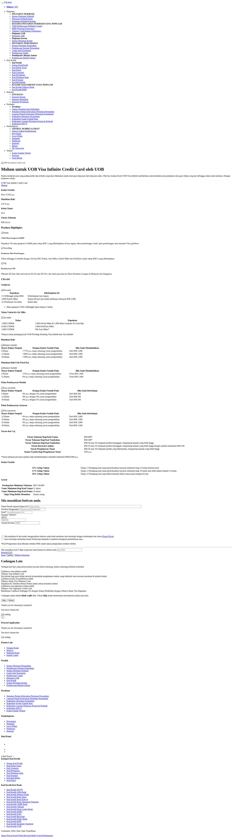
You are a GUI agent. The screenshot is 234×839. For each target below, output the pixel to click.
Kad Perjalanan (18, 75)
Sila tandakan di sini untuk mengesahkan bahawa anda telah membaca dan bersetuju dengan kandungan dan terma (59, 536)
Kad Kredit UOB (13, 826)
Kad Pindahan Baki (20, 77)
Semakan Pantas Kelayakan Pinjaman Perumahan (33, 111)
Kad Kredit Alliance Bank (23, 87)
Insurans (15, 143)
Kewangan (16, 133)
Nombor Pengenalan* (10, 509)
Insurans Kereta (18, 97)
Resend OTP (6, 552)
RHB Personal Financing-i (23, 28)
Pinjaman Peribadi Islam (22, 19)
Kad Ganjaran (18, 72)
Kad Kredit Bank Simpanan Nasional (22, 802)
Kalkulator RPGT (19, 124)
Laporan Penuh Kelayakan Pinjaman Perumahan (32, 114)
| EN (12, 7)
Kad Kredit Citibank (15, 807)
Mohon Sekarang (22, 555)
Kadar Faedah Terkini (21, 153)
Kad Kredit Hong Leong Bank (19, 809)
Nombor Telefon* (8, 515)
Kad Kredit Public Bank (16, 819)
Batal (3, 555)
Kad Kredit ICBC (14, 814)
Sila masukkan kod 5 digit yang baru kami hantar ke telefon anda (28, 550)
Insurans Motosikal (20, 99)
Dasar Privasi (108, 536)
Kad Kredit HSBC (14, 812)
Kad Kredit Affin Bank (16, 792)
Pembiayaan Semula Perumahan (25, 48)
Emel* (4, 512)
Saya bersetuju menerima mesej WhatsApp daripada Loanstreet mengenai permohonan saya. (43, 539)
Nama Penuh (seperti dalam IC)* (15, 506)
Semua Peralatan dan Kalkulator (25, 109)
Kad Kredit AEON (14, 790)
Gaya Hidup (17, 136)
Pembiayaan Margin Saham (23, 58)
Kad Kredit (11, 680)
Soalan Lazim (12, 655)
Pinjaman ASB (18, 36)
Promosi (15, 155)
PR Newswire (18, 148)
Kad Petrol (16, 70)
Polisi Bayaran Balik (27, 835)
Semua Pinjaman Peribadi (23, 16)
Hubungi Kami (12, 653)
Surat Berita (17, 158)
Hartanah (16, 138)
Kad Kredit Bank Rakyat (17, 799)
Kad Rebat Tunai (19, 67)
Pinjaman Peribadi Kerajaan (24, 21)
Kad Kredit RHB (19, 89)
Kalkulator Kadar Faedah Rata (25, 119)
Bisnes (15, 146)
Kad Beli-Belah (18, 82)
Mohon (4, 185)
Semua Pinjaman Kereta (22, 41)
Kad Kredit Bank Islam (16, 797)
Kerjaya (9, 650)
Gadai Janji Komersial (21, 50)
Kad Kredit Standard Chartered (19, 824)
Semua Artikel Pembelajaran (24, 131)
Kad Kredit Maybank (15, 816)
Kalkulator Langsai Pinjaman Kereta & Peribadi (32, 121)
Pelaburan (16, 141)
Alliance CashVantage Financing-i (26, 31)
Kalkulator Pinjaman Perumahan (26, 116)
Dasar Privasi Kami (9, 835)
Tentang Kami (12, 648)
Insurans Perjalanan (20, 102)
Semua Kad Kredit (20, 65)
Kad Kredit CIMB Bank (16, 804)
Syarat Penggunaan (44, 835)
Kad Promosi (17, 80)
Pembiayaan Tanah (20, 53)
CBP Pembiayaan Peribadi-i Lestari (27, 26)
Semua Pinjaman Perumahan (24, 46)
